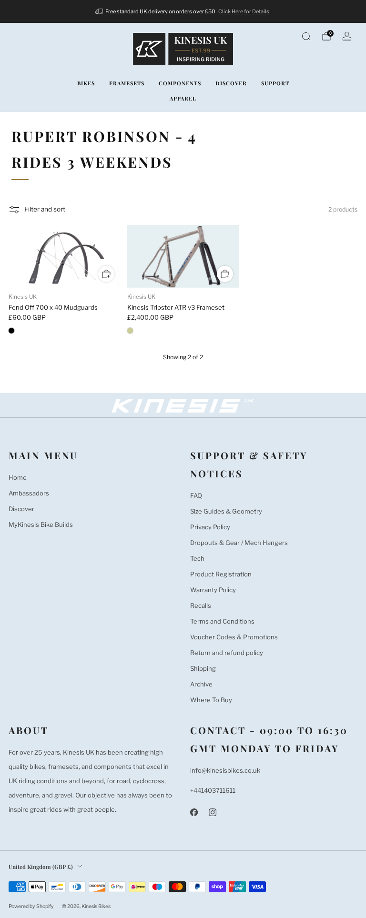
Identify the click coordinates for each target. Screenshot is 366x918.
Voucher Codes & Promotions (234, 637)
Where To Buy (211, 700)
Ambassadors (29, 493)
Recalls (200, 605)
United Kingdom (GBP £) (41, 866)
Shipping (203, 668)
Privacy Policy (210, 527)
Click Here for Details (243, 11)
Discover (231, 83)
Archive (201, 684)
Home (18, 477)
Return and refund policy (226, 652)
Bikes (86, 83)
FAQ (196, 495)
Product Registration (221, 574)
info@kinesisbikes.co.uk (225, 770)
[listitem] (183, 11)
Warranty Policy (213, 590)
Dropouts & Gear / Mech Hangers (239, 542)
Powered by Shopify (31, 906)
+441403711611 (212, 790)
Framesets (126, 83)
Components (180, 83)
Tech (197, 558)
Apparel (183, 98)
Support (275, 83)
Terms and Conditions (222, 621)
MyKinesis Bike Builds (41, 524)
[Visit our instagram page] (212, 812)
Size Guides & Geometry (226, 511)
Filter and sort (44, 209)
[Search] (306, 36)
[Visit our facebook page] (193, 812)
